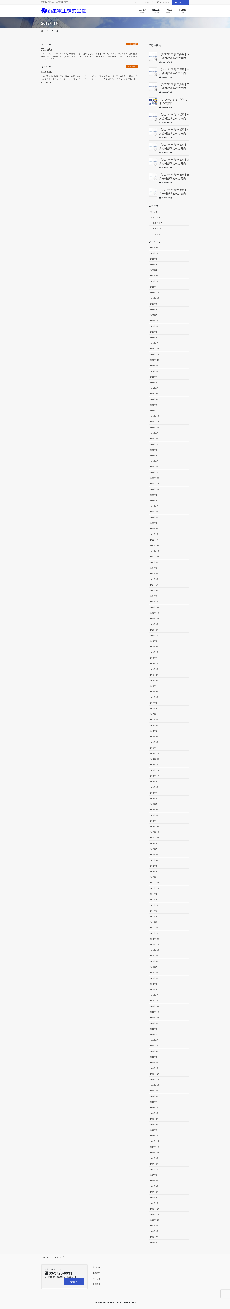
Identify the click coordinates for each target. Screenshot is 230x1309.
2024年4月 (154, 393)
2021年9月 (154, 562)
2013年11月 (155, 775)
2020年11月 (155, 613)
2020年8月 (154, 629)
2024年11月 (155, 354)
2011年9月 (154, 894)
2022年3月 (154, 528)
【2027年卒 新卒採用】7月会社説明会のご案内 (174, 86)
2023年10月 (155, 427)
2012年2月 (154, 871)
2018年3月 (154, 680)
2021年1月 (154, 601)
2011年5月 (154, 910)
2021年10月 (155, 556)
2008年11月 (155, 1079)
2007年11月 (155, 1147)
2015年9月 (154, 731)
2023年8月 (154, 438)
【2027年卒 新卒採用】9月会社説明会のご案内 (174, 56)
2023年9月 (154, 433)
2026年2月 (154, 281)
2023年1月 (154, 472)
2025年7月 (154, 315)
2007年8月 (154, 1163)
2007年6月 (154, 1175)
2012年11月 (155, 832)
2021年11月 (155, 551)
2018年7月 (154, 657)
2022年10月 (155, 489)
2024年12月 (155, 348)
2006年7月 (154, 1236)
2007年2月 (154, 1197)
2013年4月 (154, 809)
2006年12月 (155, 1208)
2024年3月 (154, 399)
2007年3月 (154, 1191)
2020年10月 (155, 618)
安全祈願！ (47, 49)
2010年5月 (154, 978)
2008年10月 (155, 1085)
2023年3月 (154, 461)
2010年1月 (154, 1000)
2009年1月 (154, 1068)
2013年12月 (155, 770)
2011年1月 (154, 933)
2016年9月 (154, 719)
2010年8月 (154, 961)
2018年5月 (154, 669)
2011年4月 (154, 916)
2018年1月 (154, 686)
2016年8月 (154, 725)
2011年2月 (154, 927)
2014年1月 (154, 764)
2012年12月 (155, 826)
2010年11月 (155, 944)
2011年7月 (154, 905)
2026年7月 (154, 253)
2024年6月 (154, 382)
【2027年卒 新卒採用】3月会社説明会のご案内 (174, 161)
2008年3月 (154, 1124)
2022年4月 (154, 523)
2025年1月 (154, 343)
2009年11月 (155, 1012)
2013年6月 (154, 798)
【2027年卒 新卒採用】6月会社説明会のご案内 (174, 116)
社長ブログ (132, 44)
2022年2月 (154, 534)
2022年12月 (155, 478)
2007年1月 (154, 1203)
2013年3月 (154, 815)
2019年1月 (154, 652)
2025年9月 (154, 303)
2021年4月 (154, 590)
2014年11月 (155, 753)
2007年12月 (155, 1141)
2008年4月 (154, 1118)
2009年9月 (154, 1023)
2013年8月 (154, 787)
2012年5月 (154, 854)
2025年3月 (154, 337)
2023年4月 (154, 455)
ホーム (136, 2)
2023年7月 (154, 444)
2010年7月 (154, 967)
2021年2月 (154, 596)
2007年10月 (155, 1152)
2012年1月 (154, 877)
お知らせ (153, 211)
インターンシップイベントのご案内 (174, 101)
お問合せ (182, 2)
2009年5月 (154, 1045)
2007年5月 (154, 1180)
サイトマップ (148, 2)
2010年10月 (155, 950)
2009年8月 (154, 1029)
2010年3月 (154, 989)
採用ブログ (157, 222)
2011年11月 (155, 888)
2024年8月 (154, 371)
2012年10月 (155, 837)
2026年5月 (154, 264)
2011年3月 (154, 922)
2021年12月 (155, 545)
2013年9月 (154, 781)
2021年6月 (154, 579)
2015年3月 (154, 742)
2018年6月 (154, 663)
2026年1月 (154, 286)
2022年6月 (154, 511)
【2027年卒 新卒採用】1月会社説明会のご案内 (174, 191)
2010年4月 (154, 984)
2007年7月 (154, 1169)
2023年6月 (154, 450)
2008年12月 (155, 1073)
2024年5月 (154, 388)
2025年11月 (155, 292)
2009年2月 (154, 1062)
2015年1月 (154, 747)
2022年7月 (154, 506)
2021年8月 (154, 568)
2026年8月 (154, 247)
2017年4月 (154, 702)
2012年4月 (154, 860)
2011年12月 (155, 882)
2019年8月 (154, 641)
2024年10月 (155, 360)
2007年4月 (154, 1186)
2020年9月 (154, 624)
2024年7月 (154, 376)
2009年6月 (154, 1040)
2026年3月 (154, 275)
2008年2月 (154, 1130)
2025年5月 (154, 326)
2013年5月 (154, 804)
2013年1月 (154, 820)
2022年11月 (155, 483)
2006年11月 (155, 1214)
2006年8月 (154, 1231)
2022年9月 (154, 495)
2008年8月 (154, 1096)
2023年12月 (155, 416)
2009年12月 (155, 1006)
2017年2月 (154, 708)
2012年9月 (154, 843)
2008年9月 (154, 1090)
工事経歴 (96, 1272)
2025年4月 (154, 331)
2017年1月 (154, 714)
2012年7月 (154, 849)
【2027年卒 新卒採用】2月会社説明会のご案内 (174, 176)
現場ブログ (157, 228)
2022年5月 (154, 517)
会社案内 (96, 1267)
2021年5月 (154, 584)
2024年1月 (154, 410)
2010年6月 (154, 972)
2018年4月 (154, 674)
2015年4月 (154, 736)
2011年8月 (154, 899)
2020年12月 (155, 607)
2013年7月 (154, 792)
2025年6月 (154, 320)
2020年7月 (154, 635)
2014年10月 (155, 759)
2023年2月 (154, 466)
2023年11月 (155, 421)
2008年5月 (154, 1113)
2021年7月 (154, 573)
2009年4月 (154, 1051)
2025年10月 (155, 298)
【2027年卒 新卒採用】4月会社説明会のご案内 (174, 146)
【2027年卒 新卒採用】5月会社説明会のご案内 (174, 131)
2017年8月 (154, 691)
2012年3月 (154, 865)
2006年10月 (155, 1220)
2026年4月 (154, 270)
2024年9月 (154, 365)
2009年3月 (154, 1057)
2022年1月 (154, 539)
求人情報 (96, 1284)
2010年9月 (154, 955)
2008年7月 (154, 1102)
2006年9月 (154, 1225)
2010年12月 (155, 939)
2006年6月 (154, 1242)
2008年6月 (154, 1107)
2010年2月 (154, 995)
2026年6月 (154, 258)
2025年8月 (154, 309)
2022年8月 (154, 500)
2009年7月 (154, 1034)
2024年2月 (154, 405)
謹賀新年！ (47, 72)
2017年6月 (154, 697)
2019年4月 (154, 646)
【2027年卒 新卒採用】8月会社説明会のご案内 (174, 71)
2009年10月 (155, 1017)
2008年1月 (154, 1135)
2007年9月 (154, 1158)
